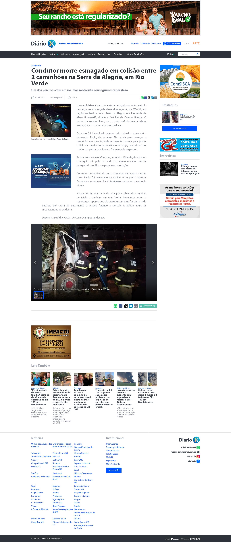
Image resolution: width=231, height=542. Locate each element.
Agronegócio (79, 54)
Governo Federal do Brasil (61, 478)
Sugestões (135, 43)
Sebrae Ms (35, 453)
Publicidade (145, 43)
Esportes (56, 486)
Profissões (57, 496)
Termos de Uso (112, 451)
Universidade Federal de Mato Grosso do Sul (62, 445)
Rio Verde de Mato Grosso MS (61, 468)
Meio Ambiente (38, 519)
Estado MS (36, 467)
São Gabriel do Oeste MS (83, 481)
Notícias (52, 54)
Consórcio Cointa (81, 486)
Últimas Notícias (38, 54)
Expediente (111, 461)
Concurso (78, 444)
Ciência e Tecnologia (83, 473)
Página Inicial (37, 493)
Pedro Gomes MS (60, 453)
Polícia (56, 493)
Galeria (77, 503)
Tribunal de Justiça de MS (62, 523)
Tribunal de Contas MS (41, 457)
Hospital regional (81, 493)
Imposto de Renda (82, 463)
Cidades (34, 460)
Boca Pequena (59, 506)
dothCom (175, 539)
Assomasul (57, 473)
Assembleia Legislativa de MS (63, 510)
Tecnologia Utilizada (115, 447)
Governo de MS (59, 519)
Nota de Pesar (80, 467)
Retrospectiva (104, 54)
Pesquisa (35, 489)
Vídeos (34, 506)
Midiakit (109, 457)
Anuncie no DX (114, 470)
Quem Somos (112, 444)
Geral (33, 486)
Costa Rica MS (37, 522)
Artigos (91, 54)
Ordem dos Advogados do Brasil (41, 445)
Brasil (76, 470)
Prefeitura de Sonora (40, 477)
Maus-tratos (79, 509)
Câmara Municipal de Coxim (83, 448)
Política (56, 489)
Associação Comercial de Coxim (83, 526)
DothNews (195, 539)
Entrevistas (118, 54)
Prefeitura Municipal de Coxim (84, 514)
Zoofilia (34, 473)
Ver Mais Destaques (179, 128)
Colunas (77, 519)
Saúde (77, 506)
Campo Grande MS (39, 463)
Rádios (170, 54)
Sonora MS (79, 489)
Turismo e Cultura (82, 496)
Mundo (77, 477)
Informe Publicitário (135, 54)
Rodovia (56, 463)
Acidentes (65, 54)
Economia (35, 496)
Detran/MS (57, 460)
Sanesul (77, 457)
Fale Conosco (156, 43)
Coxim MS (78, 460)
